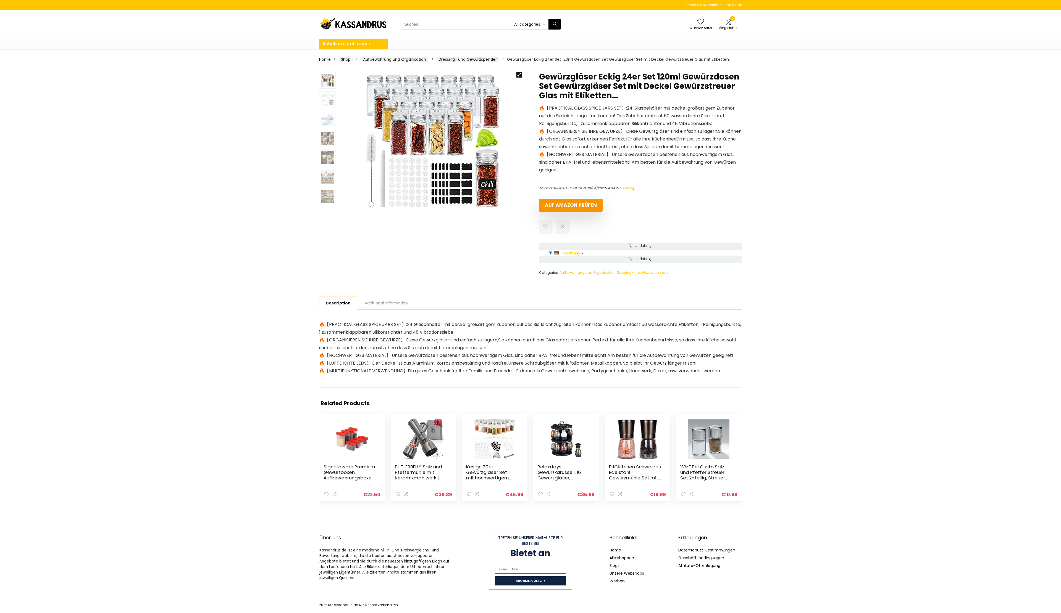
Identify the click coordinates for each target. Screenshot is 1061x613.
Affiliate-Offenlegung (699, 565)
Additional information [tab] (386, 303)
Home (325, 59)
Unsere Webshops (627, 573)
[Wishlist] (700, 21)
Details (628, 188)
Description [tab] (338, 303)
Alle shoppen (622, 558)
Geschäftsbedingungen (701, 558)
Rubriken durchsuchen (347, 44)
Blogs (614, 565)
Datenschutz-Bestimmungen (706, 550)
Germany (571, 253)
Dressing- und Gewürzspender (467, 59)
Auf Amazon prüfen (571, 205)
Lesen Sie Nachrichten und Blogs (714, 4)
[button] (519, 75)
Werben (617, 581)
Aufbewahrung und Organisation (394, 59)
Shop (346, 59)
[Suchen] (554, 24)
